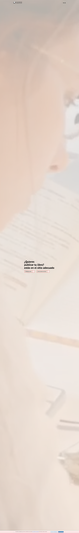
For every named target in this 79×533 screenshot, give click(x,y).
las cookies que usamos (35, 531)
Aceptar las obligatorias (54, 531)
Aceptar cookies (61, 531)
